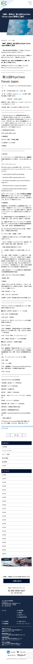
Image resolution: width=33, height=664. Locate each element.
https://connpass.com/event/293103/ (13, 67)
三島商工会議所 (17, 99)
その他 (4, 465)
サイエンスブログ (7, 450)
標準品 (20, 613)
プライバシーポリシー (24, 623)
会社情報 (6, 621)
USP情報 (4, 447)
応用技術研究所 (22, 617)
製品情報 (4, 462)
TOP (5, 610)
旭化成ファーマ (17, 94)
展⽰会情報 (5, 458)
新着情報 (6, 623)
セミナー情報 (11, 40)
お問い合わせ (17, 581)
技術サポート (22, 615)
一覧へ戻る (16, 435)
